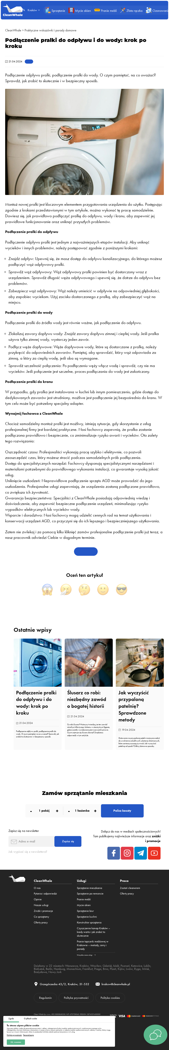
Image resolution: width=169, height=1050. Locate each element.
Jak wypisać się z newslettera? (27, 852)
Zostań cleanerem (130, 888)
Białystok (39, 969)
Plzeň (113, 969)
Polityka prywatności (14, 1035)
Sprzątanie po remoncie (90, 893)
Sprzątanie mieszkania (89, 888)
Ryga (137, 969)
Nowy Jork (54, 972)
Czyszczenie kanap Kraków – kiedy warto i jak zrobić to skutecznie (93, 931)
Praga (97, 969)
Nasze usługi (41, 905)
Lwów (129, 969)
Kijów (121, 969)
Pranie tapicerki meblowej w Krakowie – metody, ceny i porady (92, 945)
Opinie (38, 899)
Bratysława (40, 972)
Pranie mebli (84, 899)
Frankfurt (87, 969)
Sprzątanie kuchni (87, 916)
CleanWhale (13, 30)
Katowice (136, 966)
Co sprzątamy (41, 916)
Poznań (125, 966)
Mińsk (145, 969)
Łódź (116, 966)
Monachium (74, 969)
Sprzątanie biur (85, 910)
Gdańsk (107, 966)
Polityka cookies (110, 998)
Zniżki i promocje (43, 910)
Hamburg (59, 969)
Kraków (84, 966)
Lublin (147, 966)
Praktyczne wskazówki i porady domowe (50, 30)
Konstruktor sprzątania (89, 922)
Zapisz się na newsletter (23, 831)
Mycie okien (84, 905)
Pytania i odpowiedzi (45, 893)
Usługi (81, 880)
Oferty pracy (41, 922)
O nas (37, 888)
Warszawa (71, 966)
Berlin (49, 969)
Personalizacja (28, 1035)
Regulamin (45, 998)
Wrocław (95, 966)
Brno (105, 969)
